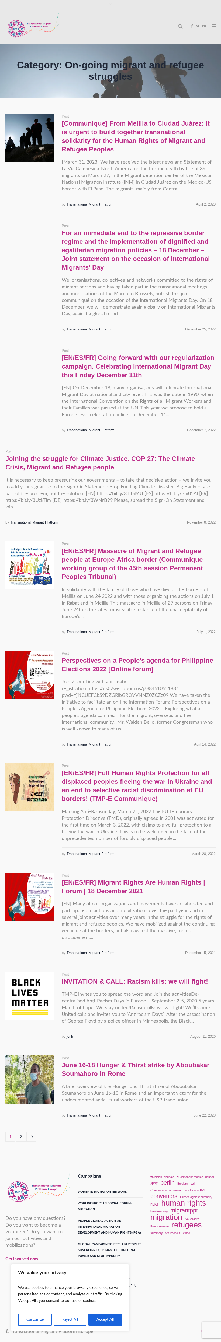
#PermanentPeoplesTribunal (195, 1176)
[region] (70, 1297)
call (193, 1183)
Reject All (70, 1320)
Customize (35, 1320)
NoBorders (192, 1218)
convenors (163, 1196)
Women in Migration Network (102, 1191)
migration (166, 1217)
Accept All (105, 1320)
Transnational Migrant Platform (91, 204)
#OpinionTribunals (162, 1176)
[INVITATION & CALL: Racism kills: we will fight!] (29, 996)
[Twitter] (198, 26)
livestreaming (159, 1211)
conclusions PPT (195, 1190)
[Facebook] (192, 26)
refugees (186, 1224)
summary (156, 1233)
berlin (167, 1182)
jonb (70, 1036)
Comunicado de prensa (165, 1190)
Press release (159, 1226)
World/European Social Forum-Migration (105, 1206)
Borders (182, 1183)
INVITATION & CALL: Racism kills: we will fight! (135, 981)
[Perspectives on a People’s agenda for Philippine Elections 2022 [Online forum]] (29, 675)
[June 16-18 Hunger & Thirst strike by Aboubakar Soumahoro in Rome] (29, 1079)
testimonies (172, 1233)
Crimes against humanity (196, 1197)
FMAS (154, 1204)
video (186, 1233)
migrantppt (184, 1210)
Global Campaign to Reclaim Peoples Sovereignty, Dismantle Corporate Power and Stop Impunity (109, 1250)
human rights (183, 1203)
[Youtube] (203, 26)
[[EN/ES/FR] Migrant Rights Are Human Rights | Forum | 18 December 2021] (29, 897)
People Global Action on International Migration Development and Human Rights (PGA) (109, 1226)
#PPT (154, 1183)
